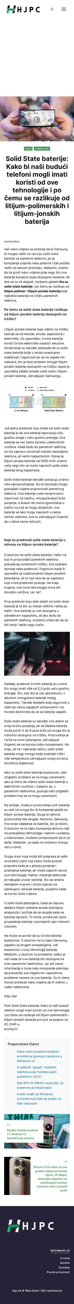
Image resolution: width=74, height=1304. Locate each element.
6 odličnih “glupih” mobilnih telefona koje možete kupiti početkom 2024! (37, 1071)
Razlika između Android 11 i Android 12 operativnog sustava (22, 1134)
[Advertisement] (37, 57)
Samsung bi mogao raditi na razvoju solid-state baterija (36, 253)
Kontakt (65, 1262)
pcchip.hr (11, 1029)
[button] (52, 9)
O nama (65, 1258)
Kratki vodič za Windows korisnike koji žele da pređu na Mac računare (39, 1098)
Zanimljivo (42, 149)
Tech (28, 149)
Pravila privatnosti (58, 1272)
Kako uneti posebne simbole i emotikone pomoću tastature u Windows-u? (39, 1056)
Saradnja (64, 1267)
